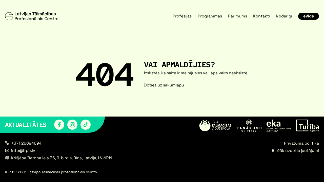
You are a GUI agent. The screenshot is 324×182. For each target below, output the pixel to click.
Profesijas (182, 16)
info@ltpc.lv (23, 150)
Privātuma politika (301, 143)
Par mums (237, 16)
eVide (308, 16)
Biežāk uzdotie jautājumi (295, 150)
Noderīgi (284, 16)
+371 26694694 (26, 143)
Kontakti (261, 16)
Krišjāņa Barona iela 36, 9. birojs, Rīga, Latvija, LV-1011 (61, 158)
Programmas (210, 16)
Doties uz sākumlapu (164, 85)
